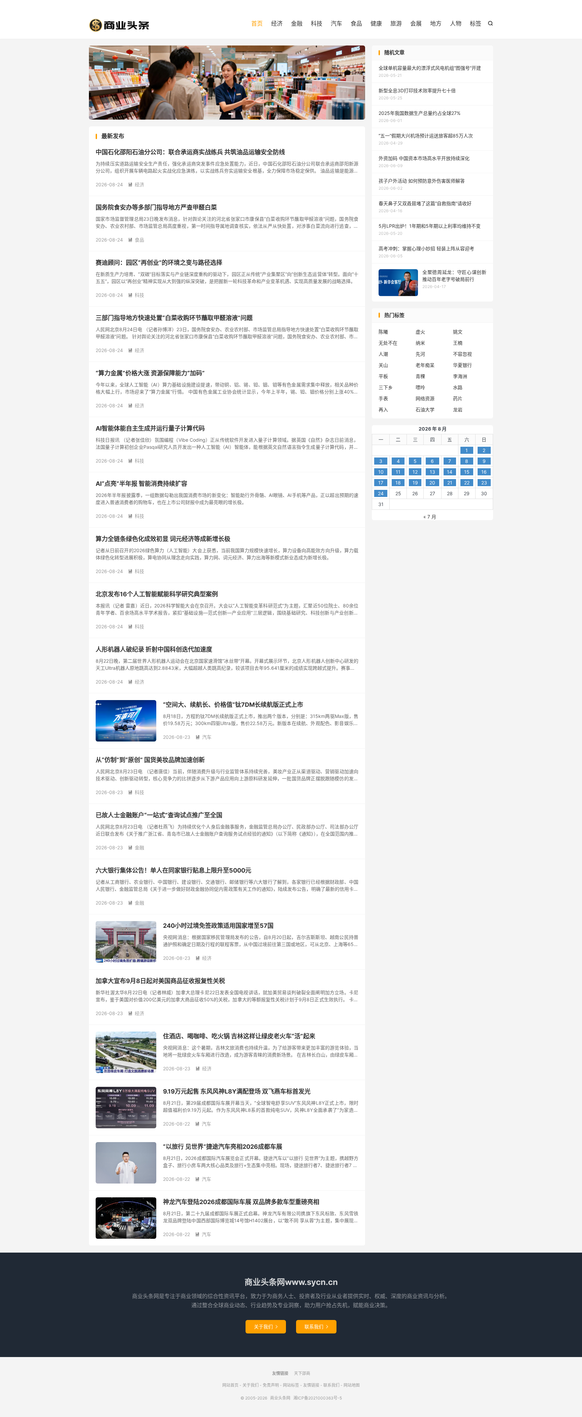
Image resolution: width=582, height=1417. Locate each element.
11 (398, 472)
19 (415, 482)
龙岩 (457, 409)
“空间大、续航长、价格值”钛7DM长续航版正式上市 (233, 704)
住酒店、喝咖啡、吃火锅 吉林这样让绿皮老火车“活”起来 (239, 1036)
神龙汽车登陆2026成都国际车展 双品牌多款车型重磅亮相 (241, 1201)
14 (449, 472)
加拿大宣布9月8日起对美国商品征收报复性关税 (160, 980)
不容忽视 (462, 354)
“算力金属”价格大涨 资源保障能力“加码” (150, 373)
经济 (277, 23)
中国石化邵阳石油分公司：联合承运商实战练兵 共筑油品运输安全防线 (190, 152)
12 (415, 472)
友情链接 (311, 1385)
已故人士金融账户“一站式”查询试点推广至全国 (159, 815)
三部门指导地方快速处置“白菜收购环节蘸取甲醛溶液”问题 (174, 317)
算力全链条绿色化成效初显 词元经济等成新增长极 (163, 538)
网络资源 (425, 398)
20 (432, 482)
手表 (383, 398)
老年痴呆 (425, 365)
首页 (257, 23)
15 (467, 472)
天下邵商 (302, 1373)
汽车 (336, 23)
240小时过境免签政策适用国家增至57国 (218, 925)
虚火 (420, 332)
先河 (420, 354)
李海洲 (460, 376)
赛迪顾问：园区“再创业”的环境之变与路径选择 (159, 262)
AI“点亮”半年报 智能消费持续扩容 (141, 483)
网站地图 (352, 1385)
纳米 (420, 343)
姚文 (457, 332)
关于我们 (266, 1326)
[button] (215, 114)
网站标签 (291, 1385)
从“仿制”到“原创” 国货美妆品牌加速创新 (150, 759)
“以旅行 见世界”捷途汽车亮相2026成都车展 (222, 1146)
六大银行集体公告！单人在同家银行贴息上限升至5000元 (173, 870)
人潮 (383, 354)
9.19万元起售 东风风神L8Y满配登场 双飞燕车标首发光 (237, 1091)
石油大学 (425, 409)
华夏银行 (462, 365)
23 (484, 482)
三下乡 (386, 387)
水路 (457, 387)
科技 (316, 23)
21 (449, 482)
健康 (376, 23)
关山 (383, 365)
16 (484, 472)
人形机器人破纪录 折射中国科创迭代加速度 (154, 649)
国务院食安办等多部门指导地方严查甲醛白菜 (156, 207)
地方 (436, 23)
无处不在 (388, 343)
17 (380, 482)
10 (381, 472)
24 (381, 493)
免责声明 (271, 1385)
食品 (356, 23)
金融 (296, 23)
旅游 (396, 23)
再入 (383, 409)
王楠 (457, 343)
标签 (475, 23)
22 (467, 482)
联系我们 (316, 1326)
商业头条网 (119, 25)
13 (432, 472)
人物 (455, 23)
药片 (457, 398)
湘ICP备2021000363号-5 (317, 1397)
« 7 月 (429, 516)
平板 (383, 376)
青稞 (420, 376)
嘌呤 (420, 387)
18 (398, 482)
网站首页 (230, 1385)
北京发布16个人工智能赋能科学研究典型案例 (157, 594)
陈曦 (383, 332)
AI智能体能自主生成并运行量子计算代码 (150, 428)
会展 (416, 23)
